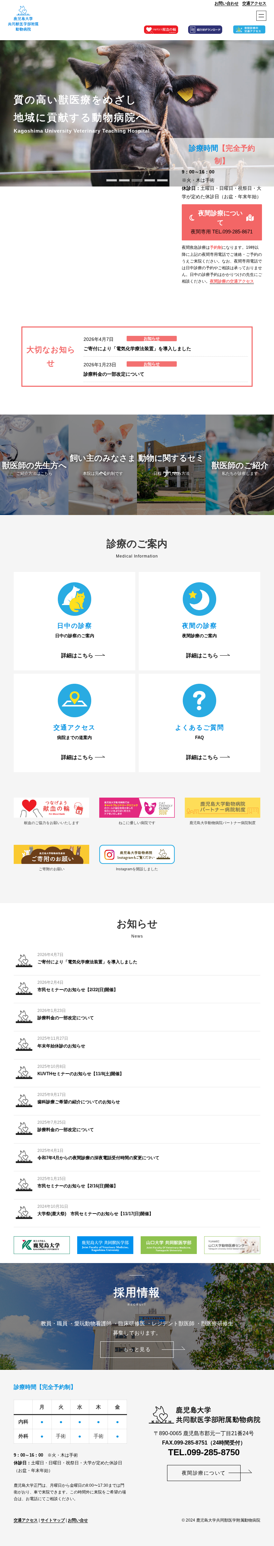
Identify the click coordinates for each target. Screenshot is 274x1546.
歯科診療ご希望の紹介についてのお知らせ (78, 1101)
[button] (222, 222)
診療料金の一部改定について (114, 374)
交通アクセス (254, 3)
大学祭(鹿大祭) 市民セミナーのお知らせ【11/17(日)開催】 (95, 1213)
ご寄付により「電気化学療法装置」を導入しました (137, 348)
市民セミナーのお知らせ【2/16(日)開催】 (77, 1185)
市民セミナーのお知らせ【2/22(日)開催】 (77, 989)
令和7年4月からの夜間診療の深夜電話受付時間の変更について (98, 1157)
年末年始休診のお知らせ (61, 1045)
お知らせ (152, 338)
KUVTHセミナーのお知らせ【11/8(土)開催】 (80, 1073)
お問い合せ (78, 1520)
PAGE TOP (262, 1494)
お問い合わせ (227, 3)
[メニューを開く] (261, 16)
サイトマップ (53, 1520)
